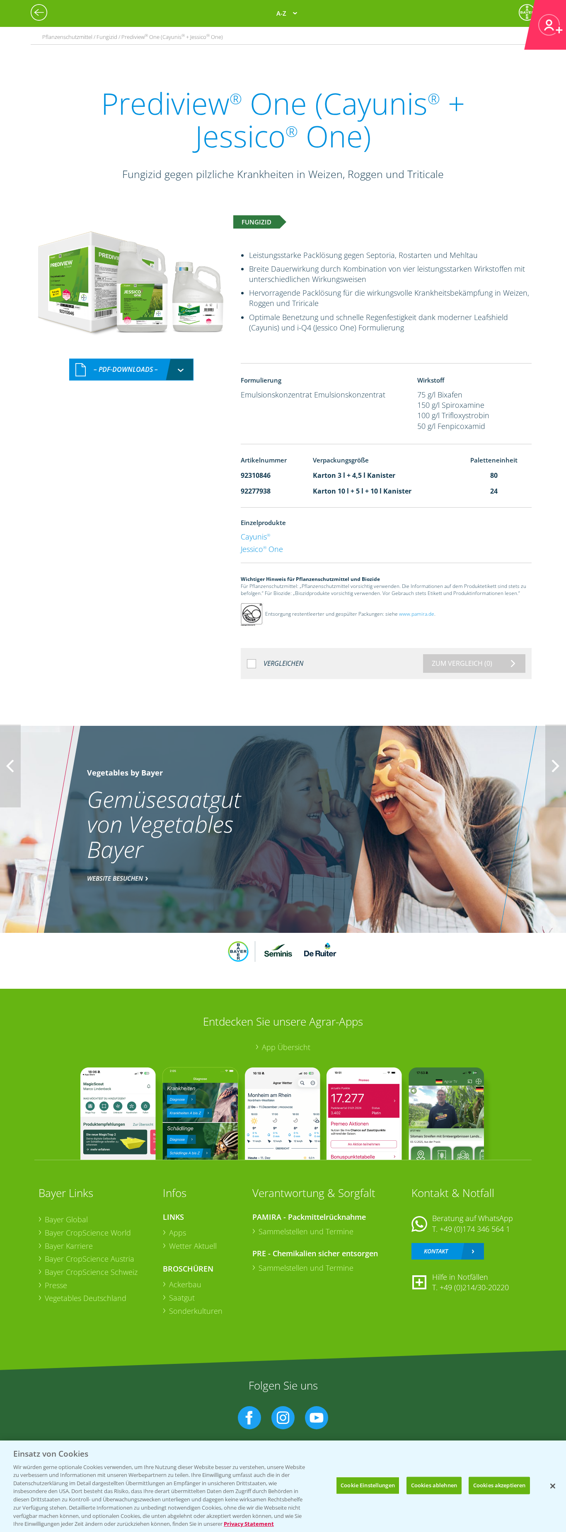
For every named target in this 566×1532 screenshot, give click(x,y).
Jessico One (262, 549)
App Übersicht (286, 1047)
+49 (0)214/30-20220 (474, 1287)
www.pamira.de (416, 613)
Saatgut (182, 1298)
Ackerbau (185, 1284)
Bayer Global (66, 1219)
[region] (283, 1486)
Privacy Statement (249, 1523)
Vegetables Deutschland (85, 1298)
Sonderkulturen (196, 1311)
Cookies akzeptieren (499, 1485)
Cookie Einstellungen (368, 1485)
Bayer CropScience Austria (89, 1259)
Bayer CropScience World (88, 1233)
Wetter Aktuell (193, 1246)
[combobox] (131, 370)
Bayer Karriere (69, 1246)
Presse (56, 1285)
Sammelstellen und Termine (306, 1231)
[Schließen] (553, 1486)
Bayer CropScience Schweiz (91, 1272)
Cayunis (255, 537)
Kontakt (436, 1251)
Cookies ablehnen (434, 1485)
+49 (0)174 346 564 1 (475, 1229)
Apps (177, 1233)
